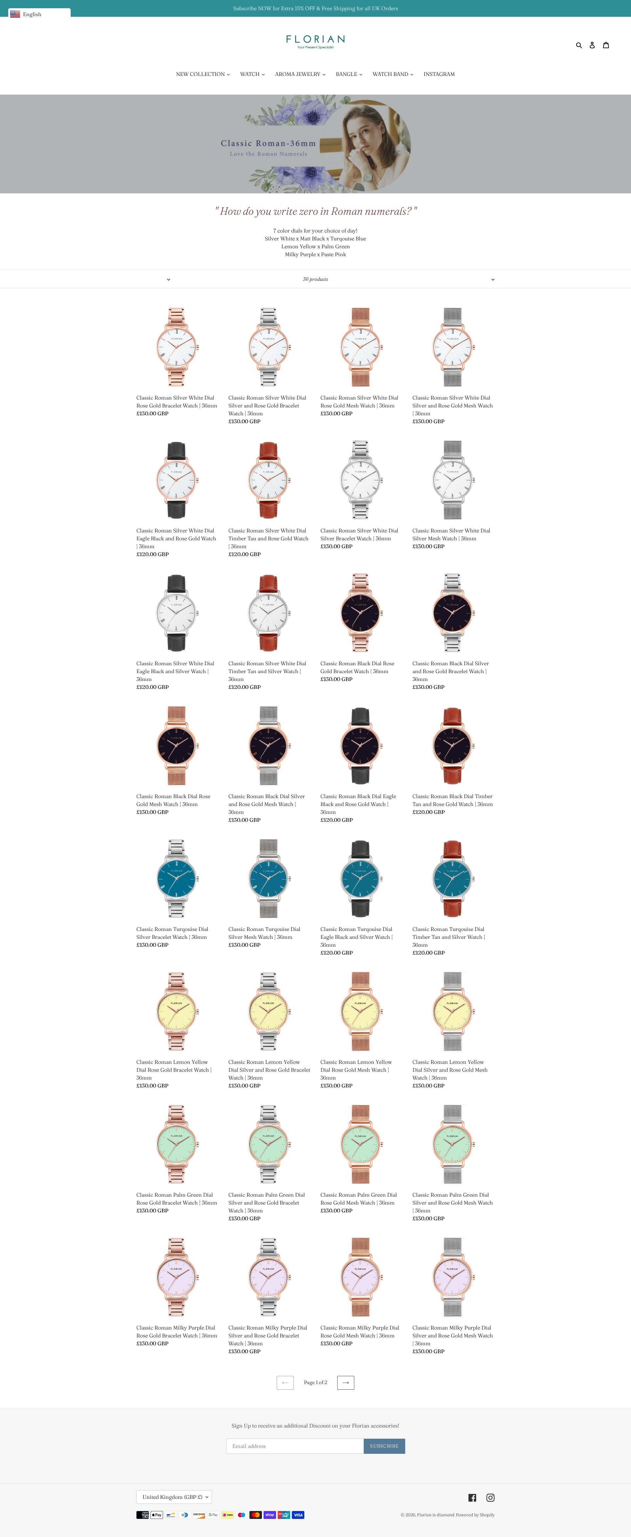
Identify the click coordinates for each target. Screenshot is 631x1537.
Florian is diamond (436, 1514)
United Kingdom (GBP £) (172, 1497)
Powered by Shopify (475, 1514)
